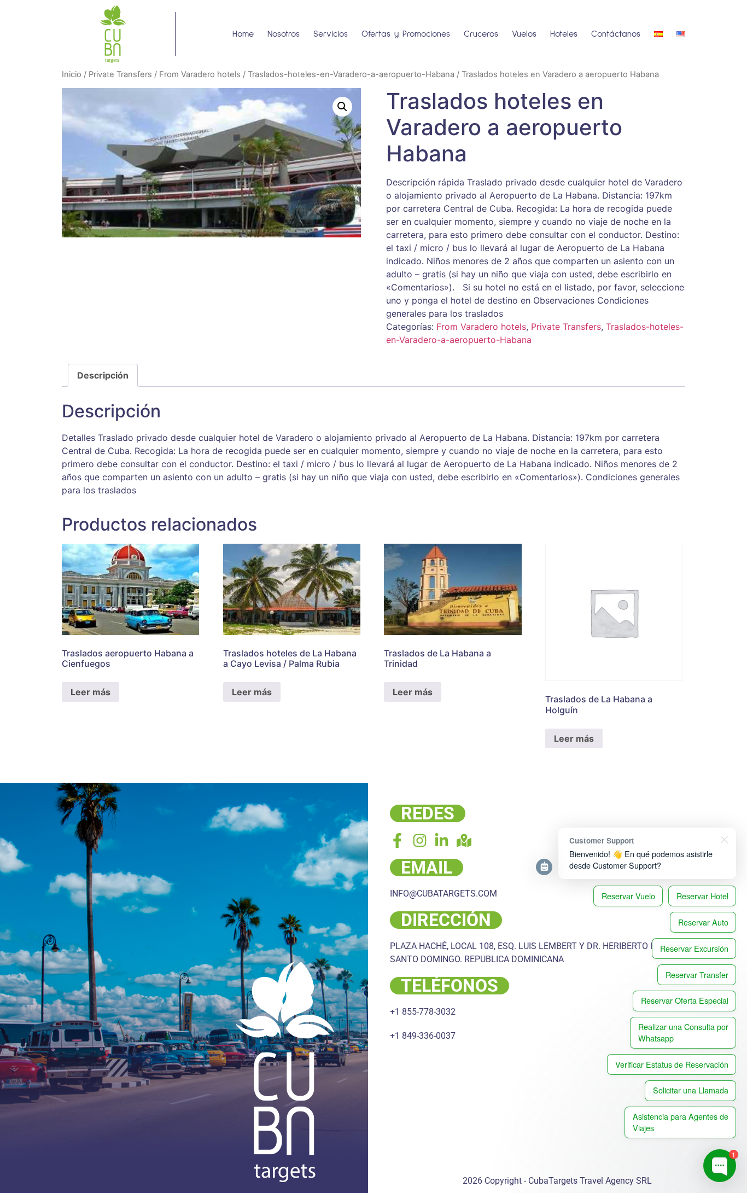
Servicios (330, 34)
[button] (342, 107)
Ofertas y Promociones (405, 34)
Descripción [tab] (103, 375)
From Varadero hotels (200, 74)
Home (243, 34)
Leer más (90, 691)
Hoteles (563, 34)
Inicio (71, 74)
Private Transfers (120, 74)
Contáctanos (615, 34)
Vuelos (524, 34)
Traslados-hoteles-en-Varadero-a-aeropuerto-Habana (351, 74)
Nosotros (283, 34)
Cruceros (481, 34)
